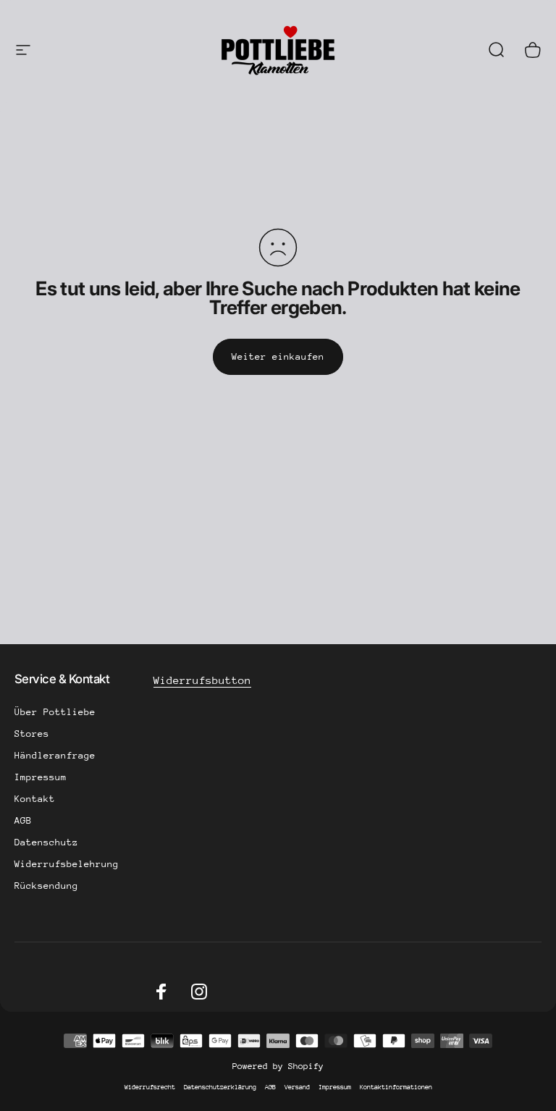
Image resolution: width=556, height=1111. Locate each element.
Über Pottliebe (55, 711)
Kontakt (34, 798)
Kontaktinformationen (396, 1087)
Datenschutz (46, 842)
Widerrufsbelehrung (66, 863)
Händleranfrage (55, 755)
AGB (23, 820)
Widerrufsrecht (150, 1087)
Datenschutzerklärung (220, 1087)
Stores (31, 733)
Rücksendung (46, 885)
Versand (297, 1087)
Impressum (40, 777)
